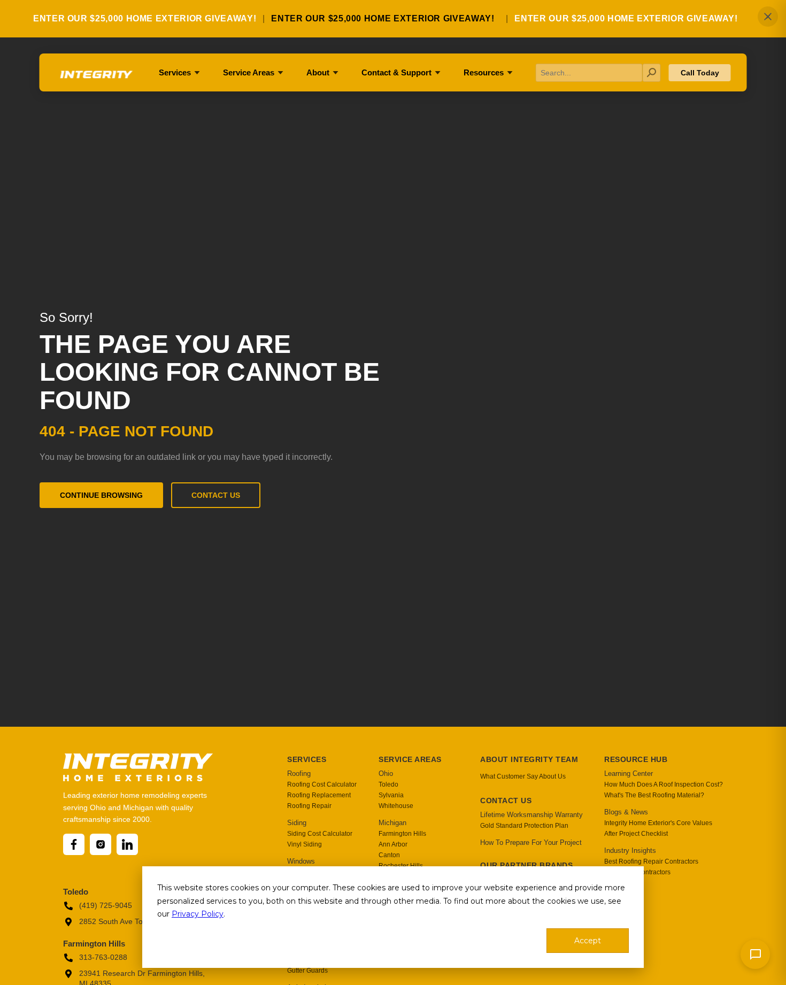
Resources (484, 72)
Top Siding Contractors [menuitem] (637, 872)
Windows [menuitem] (301, 861)
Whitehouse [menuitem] (396, 806)
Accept (587, 940)
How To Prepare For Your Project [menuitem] (531, 842)
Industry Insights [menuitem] (630, 851)
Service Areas (248, 72)
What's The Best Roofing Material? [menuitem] (654, 795)
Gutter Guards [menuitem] (307, 970)
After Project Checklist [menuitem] (636, 833)
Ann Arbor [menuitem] (393, 844)
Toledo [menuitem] (388, 784)
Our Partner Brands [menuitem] (526, 865)
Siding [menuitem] (296, 823)
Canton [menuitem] (389, 855)
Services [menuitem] (306, 759)
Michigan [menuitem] (392, 823)
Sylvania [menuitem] (391, 795)
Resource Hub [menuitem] (635, 759)
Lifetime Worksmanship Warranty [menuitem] (531, 815)
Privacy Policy (198, 914)
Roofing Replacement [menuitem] (319, 795)
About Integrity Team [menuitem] (529, 759)
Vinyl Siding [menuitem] (304, 844)
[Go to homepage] (96, 78)
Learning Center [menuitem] (628, 773)
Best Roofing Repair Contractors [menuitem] (651, 861)
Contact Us (215, 495)
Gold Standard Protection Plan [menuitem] (524, 825)
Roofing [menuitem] (299, 773)
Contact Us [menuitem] (505, 800)
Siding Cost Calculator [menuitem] (319, 833)
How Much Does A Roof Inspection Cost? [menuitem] (663, 784)
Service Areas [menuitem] (410, 759)
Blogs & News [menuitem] (626, 812)
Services (175, 72)
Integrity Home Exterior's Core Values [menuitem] (658, 823)
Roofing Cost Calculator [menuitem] (322, 784)
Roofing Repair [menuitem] (309, 806)
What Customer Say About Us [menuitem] (523, 776)
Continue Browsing (101, 495)
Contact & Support (396, 72)
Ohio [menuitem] (386, 773)
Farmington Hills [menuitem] (402, 833)
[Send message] (755, 954)
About (317, 72)
